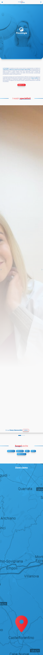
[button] (18, 435)
